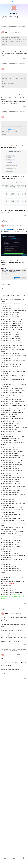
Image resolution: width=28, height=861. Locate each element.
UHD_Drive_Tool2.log (6, 229)
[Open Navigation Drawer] (1, 2)
